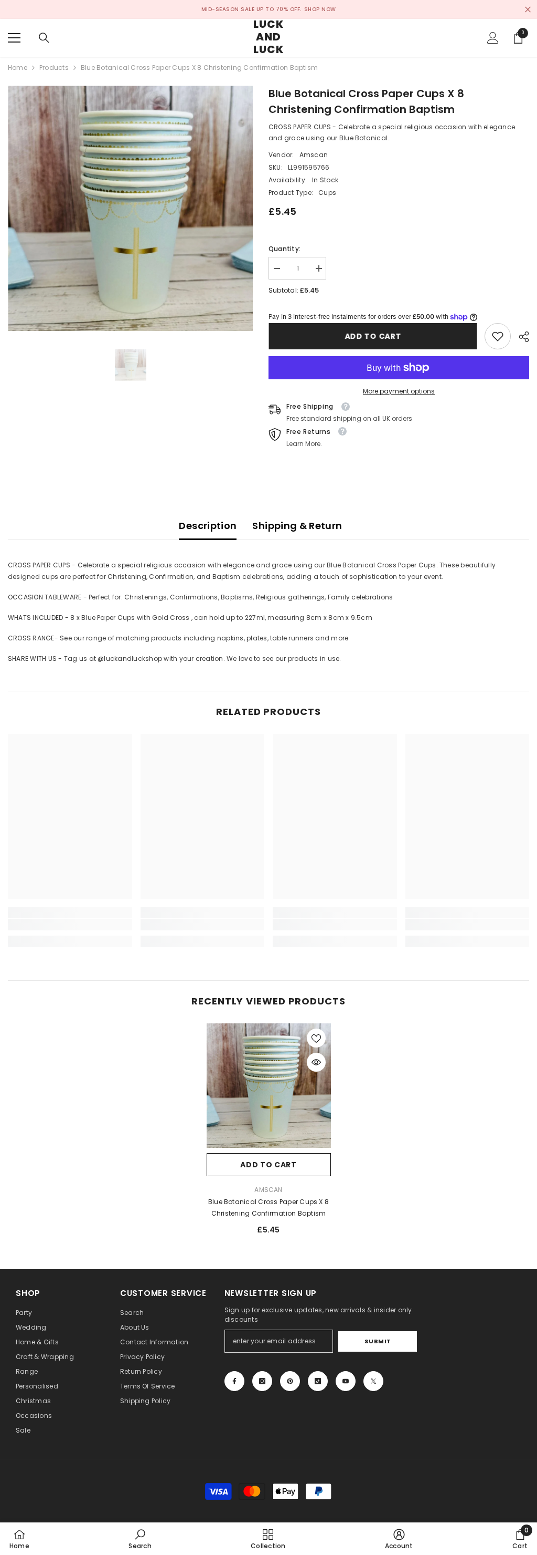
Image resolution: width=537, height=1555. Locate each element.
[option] (130, 208)
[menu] (14, 38)
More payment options (399, 391)
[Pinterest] (290, 1381)
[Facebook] (234, 1381)
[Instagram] (262, 1381)
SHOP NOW (320, 9)
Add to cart (373, 336)
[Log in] (493, 38)
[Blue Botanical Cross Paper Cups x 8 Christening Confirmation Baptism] (269, 1085)
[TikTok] (318, 1381)
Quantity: (284, 248)
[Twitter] (373, 1381)
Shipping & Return (297, 525)
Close (528, 10)
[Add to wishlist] (316, 1038)
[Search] (44, 38)
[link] (498, 336)
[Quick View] (316, 1062)
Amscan (313, 154)
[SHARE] (520, 336)
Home (17, 67)
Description (208, 525)
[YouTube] (346, 1381)
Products (54, 67)
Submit (377, 1341)
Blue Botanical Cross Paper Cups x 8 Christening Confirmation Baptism (268, 1207)
